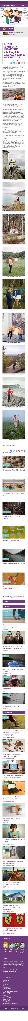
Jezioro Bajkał (6, 984)
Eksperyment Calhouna (8, 998)
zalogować (17, 596)
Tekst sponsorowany (9, 737)
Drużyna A (5, 981)
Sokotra (4, 995)
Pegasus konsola (6, 1000)
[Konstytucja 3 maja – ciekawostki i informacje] (13, 508)
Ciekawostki (6, 512)
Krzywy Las (5, 983)
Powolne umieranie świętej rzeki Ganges (13, 563)
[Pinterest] (19, 63)
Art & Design (19, 60)
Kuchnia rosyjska (6, 999)
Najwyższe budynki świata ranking (10, 1003)
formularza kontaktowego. (9, 971)
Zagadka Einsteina (7, 988)
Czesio (6, 708)
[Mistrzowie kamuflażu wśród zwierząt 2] (13, 462)
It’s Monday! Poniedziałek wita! (11, 706)
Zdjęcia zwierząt (7, 989)
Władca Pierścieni (7, 992)
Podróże (5, 558)
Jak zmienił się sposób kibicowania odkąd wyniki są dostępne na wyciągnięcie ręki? (13, 733)
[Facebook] (11, 63)
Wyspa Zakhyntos (7, 1002)
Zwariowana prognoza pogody (10, 540)
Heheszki (5, 488)
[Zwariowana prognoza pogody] (13, 532)
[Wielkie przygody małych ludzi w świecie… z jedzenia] (13, 579)
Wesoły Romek (8, 673)
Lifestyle (6, 611)
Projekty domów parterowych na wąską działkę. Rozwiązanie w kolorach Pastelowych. (12, 907)
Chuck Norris (6, 980)
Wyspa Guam (6, 987)
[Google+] (16, 63)
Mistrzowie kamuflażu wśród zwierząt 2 (13, 470)
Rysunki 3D (5, 985)
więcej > (6, 951)
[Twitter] (14, 63)
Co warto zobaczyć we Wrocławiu (10, 991)
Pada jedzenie (7, 689)
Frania (7, 60)
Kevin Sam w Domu (7, 994)
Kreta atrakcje (6, 996)
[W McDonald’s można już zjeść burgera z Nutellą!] (13, 485)
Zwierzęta (6, 465)
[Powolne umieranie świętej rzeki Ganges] (13, 555)
